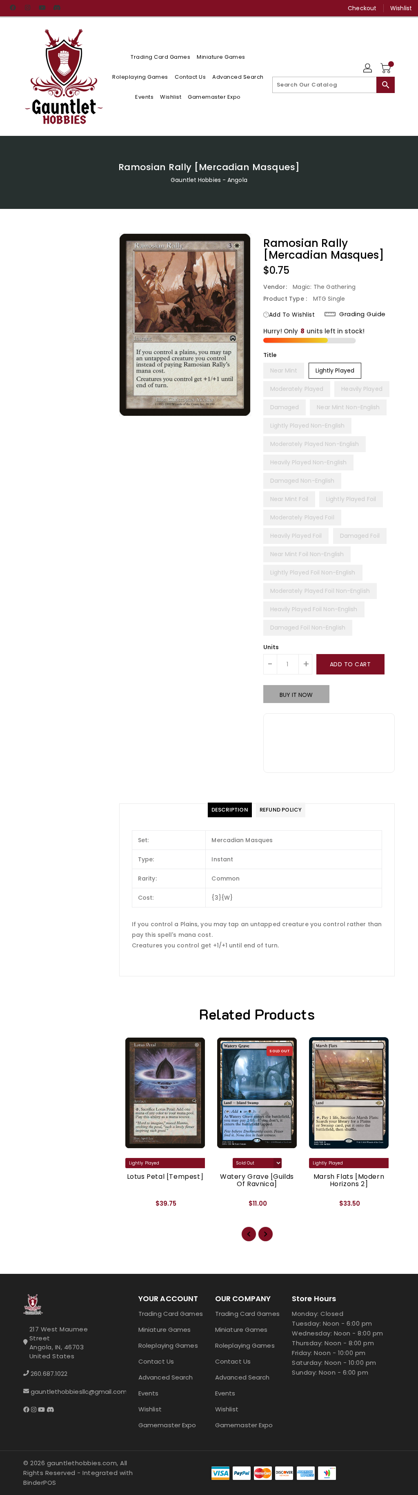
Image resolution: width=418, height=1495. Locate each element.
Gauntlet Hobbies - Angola (209, 180)
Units (271, 647)
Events (148, 1393)
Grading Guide (362, 314)
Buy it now (296, 695)
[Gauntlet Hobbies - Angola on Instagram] (27, 8)
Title (270, 355)
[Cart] (386, 68)
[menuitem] (160, 57)
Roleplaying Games (168, 1345)
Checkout (362, 8)
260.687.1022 (49, 1373)
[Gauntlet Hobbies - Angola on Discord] (57, 8)
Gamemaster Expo (167, 1425)
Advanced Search (165, 1377)
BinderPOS (39, 1482)
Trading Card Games (170, 1313)
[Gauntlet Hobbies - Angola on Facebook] (13, 8)
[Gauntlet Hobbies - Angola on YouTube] (42, 8)
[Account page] (368, 68)
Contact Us (156, 1361)
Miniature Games (164, 1329)
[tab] (230, 810)
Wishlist (401, 8)
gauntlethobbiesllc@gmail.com (66, 1391)
